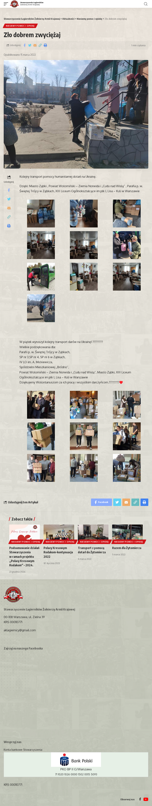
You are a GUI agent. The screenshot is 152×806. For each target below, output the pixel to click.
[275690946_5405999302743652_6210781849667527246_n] (41, 468)
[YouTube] (145, 799)
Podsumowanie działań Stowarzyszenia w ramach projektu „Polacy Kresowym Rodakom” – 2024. (24, 556)
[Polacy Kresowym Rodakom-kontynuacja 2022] (59, 534)
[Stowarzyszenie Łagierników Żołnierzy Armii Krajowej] (26, 4)
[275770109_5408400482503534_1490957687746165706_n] (126, 277)
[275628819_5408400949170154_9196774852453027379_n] (84, 245)
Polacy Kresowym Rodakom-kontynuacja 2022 (58, 552)
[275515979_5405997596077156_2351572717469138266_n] (41, 405)
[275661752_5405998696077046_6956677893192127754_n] (41, 436)
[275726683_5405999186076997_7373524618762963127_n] (84, 468)
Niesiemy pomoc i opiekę (20, 26)
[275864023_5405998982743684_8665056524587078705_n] (126, 468)
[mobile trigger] (7, 4)
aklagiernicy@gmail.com (20, 630)
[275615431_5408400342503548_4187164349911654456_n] (126, 213)
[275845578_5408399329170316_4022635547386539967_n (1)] (41, 308)
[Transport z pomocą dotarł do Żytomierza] (93, 534)
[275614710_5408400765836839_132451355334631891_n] (84, 213)
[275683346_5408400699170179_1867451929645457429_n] (41, 277)
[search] (145, 4)
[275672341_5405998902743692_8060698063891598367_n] (84, 436)
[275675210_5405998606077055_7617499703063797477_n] (126, 436)
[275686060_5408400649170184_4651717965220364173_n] (84, 277)
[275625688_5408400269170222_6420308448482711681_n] (41, 245)
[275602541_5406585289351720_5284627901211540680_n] (84, 405)
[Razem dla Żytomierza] (127, 534)
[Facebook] (140, 799)
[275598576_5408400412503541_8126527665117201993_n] (41, 213)
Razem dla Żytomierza (126, 548)
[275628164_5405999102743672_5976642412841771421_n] (126, 405)
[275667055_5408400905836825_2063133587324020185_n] (126, 245)
